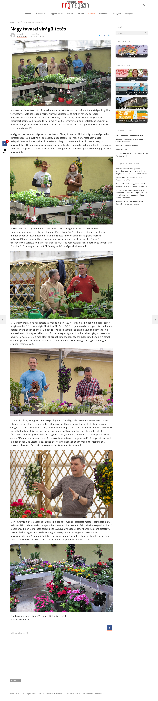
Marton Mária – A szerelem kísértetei (129, 135)
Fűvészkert (15, 680)
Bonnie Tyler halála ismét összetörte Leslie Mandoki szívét (132, 154)
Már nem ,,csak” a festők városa (135, 173)
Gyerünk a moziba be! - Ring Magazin (129, 201)
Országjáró (116, 13)
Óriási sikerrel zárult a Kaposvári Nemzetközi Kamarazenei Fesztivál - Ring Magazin (131, 171)
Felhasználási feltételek (73, 694)
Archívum (41, 694)
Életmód (91, 13)
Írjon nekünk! (99, 694)
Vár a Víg (126, 180)
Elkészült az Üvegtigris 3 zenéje (127, 204)
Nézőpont (129, 13)
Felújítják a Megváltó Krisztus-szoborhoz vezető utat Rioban (131, 140)
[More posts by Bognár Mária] (12, 34)
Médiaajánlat (50, 694)
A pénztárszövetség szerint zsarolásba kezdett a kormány (131, 195)
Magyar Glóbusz (56, 13)
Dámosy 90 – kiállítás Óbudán (127, 145)
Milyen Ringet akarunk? (28, 694)
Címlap (28, 13)
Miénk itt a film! (121, 149)
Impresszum (14, 694)
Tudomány (103, 13)
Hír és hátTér (40, 13)
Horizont (80, 13)
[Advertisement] (61, 657)
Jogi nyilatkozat (88, 694)
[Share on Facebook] (109, 629)
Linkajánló (59, 694)
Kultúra (70, 13)
